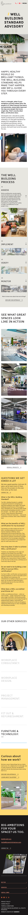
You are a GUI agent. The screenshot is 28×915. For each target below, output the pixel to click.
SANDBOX (16, 912)
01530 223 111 (6, 839)
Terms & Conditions (7, 906)
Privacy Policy (5, 901)
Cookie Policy (5, 904)
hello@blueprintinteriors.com (11, 842)
